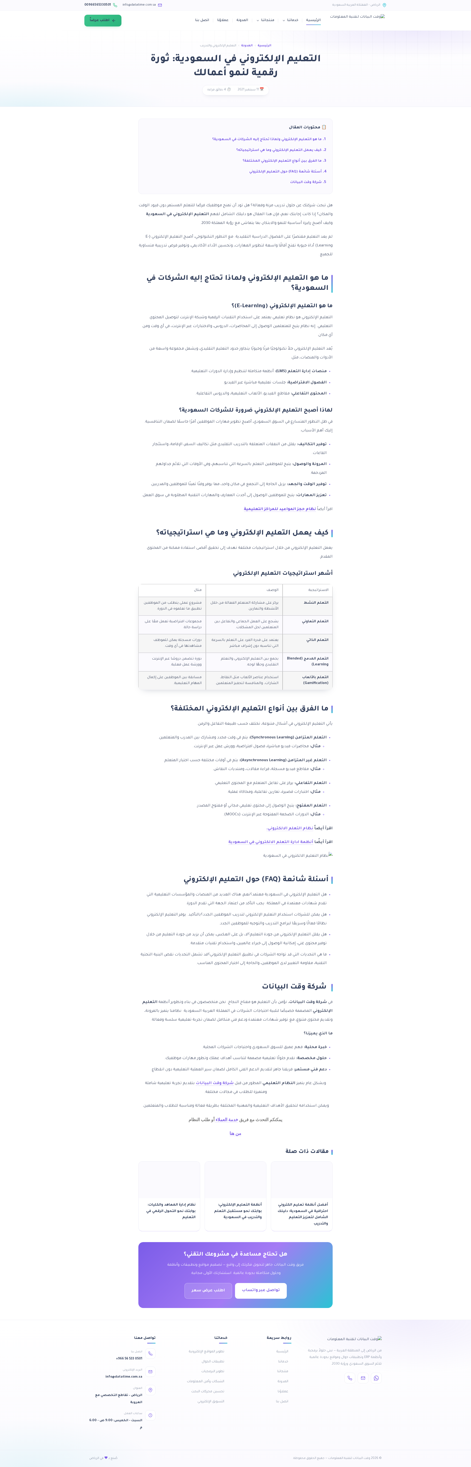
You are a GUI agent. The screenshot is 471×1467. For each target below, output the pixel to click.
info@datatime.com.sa (139, 5)
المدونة (242, 21)
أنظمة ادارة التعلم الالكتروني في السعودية (270, 842)
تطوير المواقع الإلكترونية (206, 1352)
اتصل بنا (202, 21)
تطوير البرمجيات (212, 1371)
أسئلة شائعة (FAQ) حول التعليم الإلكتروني (285, 172)
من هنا (235, 1133)
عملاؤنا (223, 21)
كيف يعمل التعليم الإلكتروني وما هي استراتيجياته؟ (279, 150)
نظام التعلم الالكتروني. (289, 829)
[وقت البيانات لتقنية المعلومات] (357, 20)
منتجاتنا (267, 21)
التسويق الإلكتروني (210, 1402)
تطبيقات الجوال (213, 1362)
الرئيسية (313, 21)
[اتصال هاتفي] (349, 1378)
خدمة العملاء (226, 1119)
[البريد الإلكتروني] (363, 1378)
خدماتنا (292, 21)
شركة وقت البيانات (306, 182)
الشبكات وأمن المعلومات (205, 1381)
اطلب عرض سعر (208, 1291)
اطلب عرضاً (99, 21)
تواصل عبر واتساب (261, 1290)
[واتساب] (376, 1378)
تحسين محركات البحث (207, 1392)
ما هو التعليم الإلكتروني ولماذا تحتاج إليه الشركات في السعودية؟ (267, 140)
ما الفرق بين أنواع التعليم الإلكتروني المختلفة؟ (282, 161)
